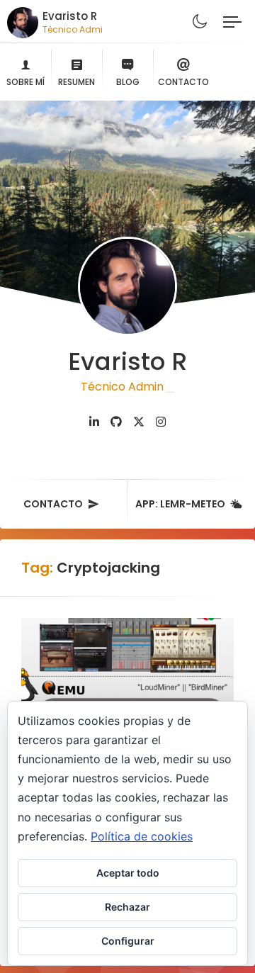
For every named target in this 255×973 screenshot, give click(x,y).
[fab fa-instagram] (161, 422)
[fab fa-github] (116, 422)
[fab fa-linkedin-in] (94, 422)
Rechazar (127, 907)
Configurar (127, 941)
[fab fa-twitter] (138, 422)
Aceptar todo (127, 873)
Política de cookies (142, 836)
